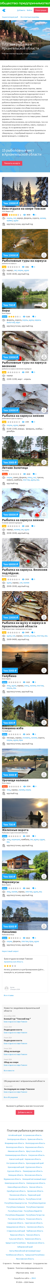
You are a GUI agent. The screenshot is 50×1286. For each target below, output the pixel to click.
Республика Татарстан (35, 1215)
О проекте (7, 1263)
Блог (32, 1273)
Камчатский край (16, 1159)
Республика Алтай (33, 1199)
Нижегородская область (15, 1183)
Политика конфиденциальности (29, 1268)
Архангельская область (13, 962)
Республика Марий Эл (33, 1211)
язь (37, 479)
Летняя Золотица (15, 468)
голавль (26, 737)
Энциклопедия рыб (10, 17)
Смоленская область (35, 1227)
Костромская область (16, 1163)
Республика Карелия (35, 1207)
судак (42, 839)
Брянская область (35, 1139)
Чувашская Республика (34, 1255)
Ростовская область (16, 1219)
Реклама (16, 1263)
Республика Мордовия (15, 1215)
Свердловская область (15, 1227)
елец (30, 477)
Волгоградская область (35, 1143)
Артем (12, 987)
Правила (10, 1268)
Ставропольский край (16, 1231)
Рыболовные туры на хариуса (24, 261)
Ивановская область (16, 1151)
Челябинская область (15, 1255)
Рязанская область (34, 1219)
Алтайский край (15, 1135)
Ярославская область (25, 1259)
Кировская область (33, 1159)
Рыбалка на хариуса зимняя (23, 416)
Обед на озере (11, 1062)
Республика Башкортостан (16, 1203)
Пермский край (34, 1195)
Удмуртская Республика (16, 1243)
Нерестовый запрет (10, 951)
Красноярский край (16, 1167)
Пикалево (9, 932)
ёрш (21, 740)
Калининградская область (16, 1155)
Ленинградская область (33, 1171)
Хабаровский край (25, 1247)
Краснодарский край (35, 1163)
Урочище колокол (15, 780)
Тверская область (17, 1235)
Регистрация (40, 10)
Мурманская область (12, 1179)
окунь (9, 218)
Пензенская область (18, 1195)
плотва (26, 479)
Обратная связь (22, 1273)
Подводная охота (13, 1029)
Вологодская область (15, 1147)
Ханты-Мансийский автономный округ (25, 1251)
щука (15, 220)
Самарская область (15, 1223)
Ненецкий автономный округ (34, 1179)
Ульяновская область (35, 1243)
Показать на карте (12, 163)
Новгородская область (35, 1183)
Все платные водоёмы (30, 17)
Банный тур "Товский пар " (17, 1018)
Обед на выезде (12, 1051)
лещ (9, 685)
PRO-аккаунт (26, 1263)
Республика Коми (15, 1211)
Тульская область (16, 1239)
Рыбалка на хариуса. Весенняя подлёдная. (24, 571)
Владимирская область (14, 1143)
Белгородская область (16, 1139)
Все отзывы (9, 995)
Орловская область (35, 1191)
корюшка (15, 839)
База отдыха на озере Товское (24, 208)
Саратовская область (34, 1223)
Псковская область (17, 1199)
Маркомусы (10, 882)
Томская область (33, 1235)
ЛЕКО (33, 1278)
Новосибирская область (18, 1187)
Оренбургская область (16, 1191)
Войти (29, 10)
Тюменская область (33, 1239)
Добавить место (25, 1112)
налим (43, 218)
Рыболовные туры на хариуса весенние (24, 364)
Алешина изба (12, 728)
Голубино (9, 676)
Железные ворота (15, 830)
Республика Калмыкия (16, 1207)
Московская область (33, 1175)
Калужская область (37, 1155)
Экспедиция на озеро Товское (19, 1089)
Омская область (36, 1187)
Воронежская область (34, 1147)
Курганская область (34, 1167)
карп (18, 322)
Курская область (14, 1171)
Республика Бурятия (37, 1203)
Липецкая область (15, 1175)
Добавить (21, 10)
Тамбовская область (34, 1231)
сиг (14, 218)
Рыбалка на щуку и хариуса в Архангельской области (24, 624)
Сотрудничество (40, 1263)
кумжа (10, 220)
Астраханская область (32, 1135)
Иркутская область (34, 1151)
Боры (6, 310)
